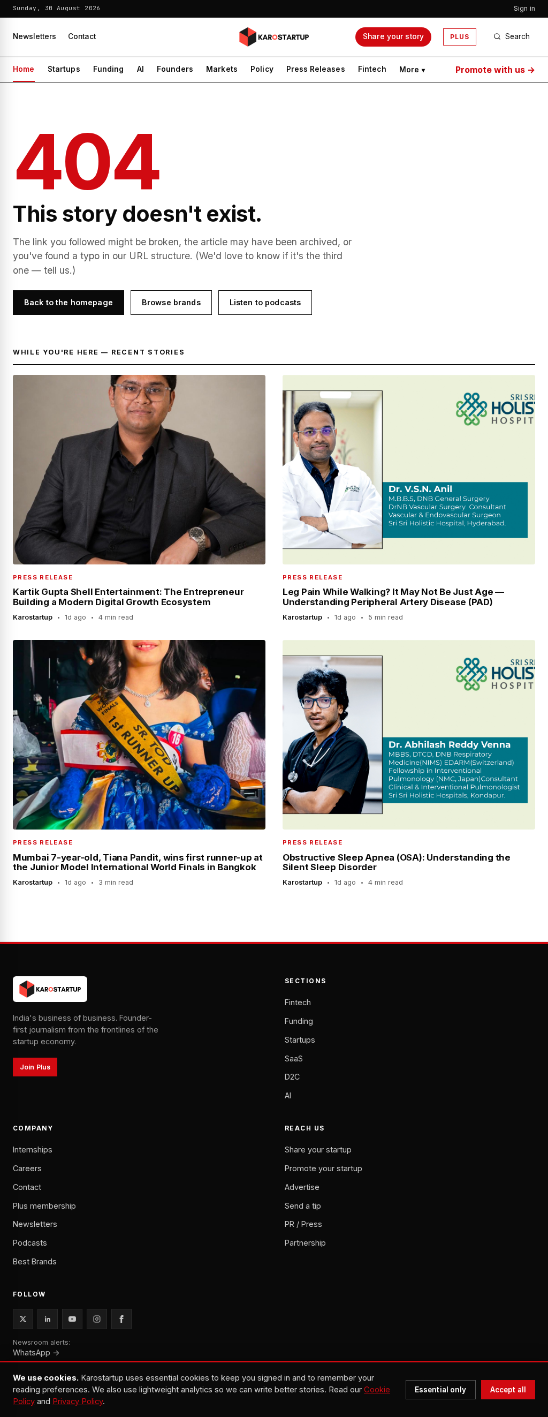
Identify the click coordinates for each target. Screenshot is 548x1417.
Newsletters (34, 36)
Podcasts (30, 1242)
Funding (108, 69)
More (412, 69)
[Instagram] (97, 1319)
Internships (32, 1149)
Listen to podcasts (265, 302)
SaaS (294, 1058)
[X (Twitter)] (23, 1319)
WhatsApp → (36, 1352)
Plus (459, 37)
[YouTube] (72, 1319)
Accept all (508, 1389)
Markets (222, 69)
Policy (261, 69)
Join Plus (35, 1067)
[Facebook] (121, 1319)
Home (24, 69)
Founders (175, 69)
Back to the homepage (68, 302)
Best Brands (35, 1261)
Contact (82, 36)
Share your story (393, 36)
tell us (57, 270)
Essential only (441, 1389)
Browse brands (171, 302)
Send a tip (303, 1205)
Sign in (524, 8)
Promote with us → (495, 69)
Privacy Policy (77, 1401)
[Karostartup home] (274, 37)
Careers (27, 1168)
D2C (292, 1076)
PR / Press (303, 1223)
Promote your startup (323, 1168)
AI (140, 69)
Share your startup (318, 1149)
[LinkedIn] (47, 1319)
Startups (64, 69)
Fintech (372, 69)
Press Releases (315, 69)
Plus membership (44, 1205)
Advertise (302, 1187)
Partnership (305, 1242)
